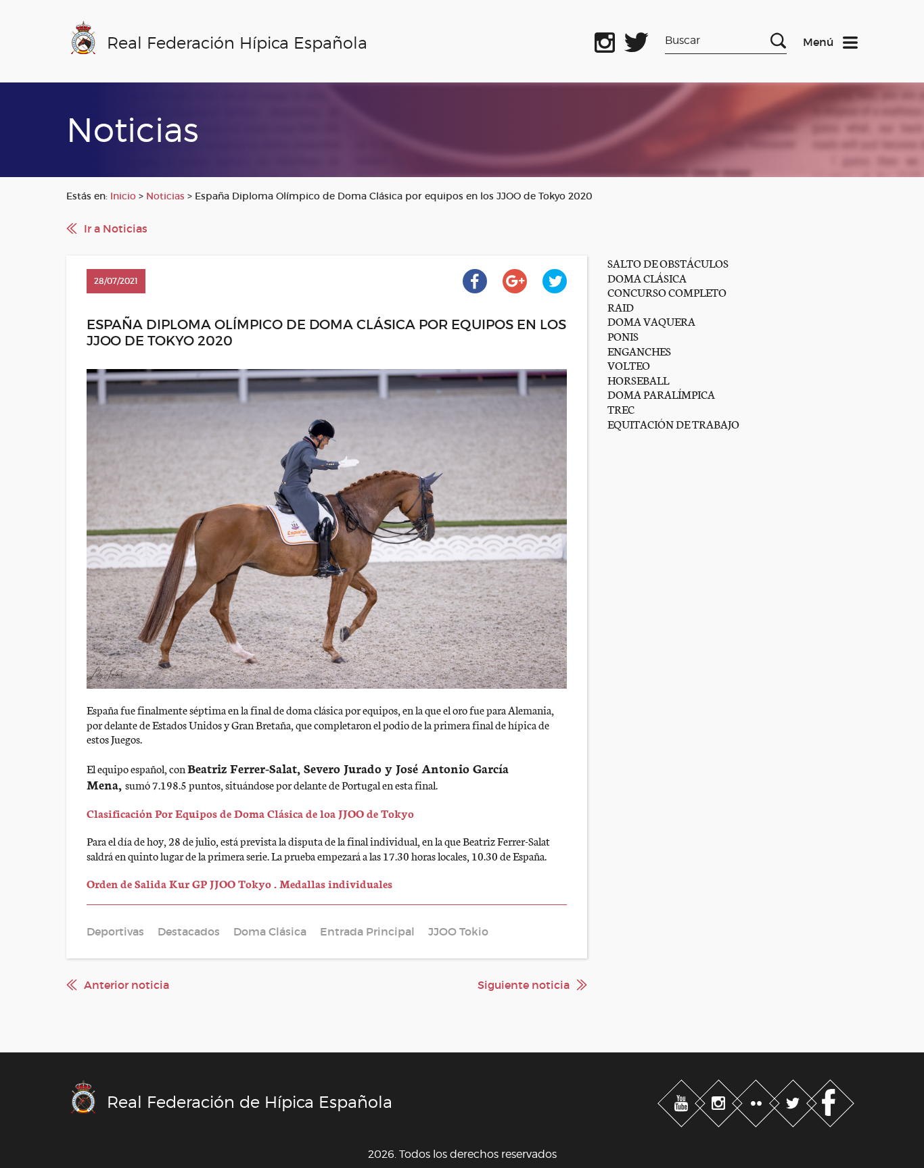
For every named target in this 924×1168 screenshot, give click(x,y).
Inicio (123, 196)
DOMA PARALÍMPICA (661, 394)
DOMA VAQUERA (651, 320)
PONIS (623, 335)
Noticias (165, 196)
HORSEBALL (638, 379)
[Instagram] (720, 1101)
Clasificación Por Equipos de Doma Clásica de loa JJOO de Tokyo (250, 813)
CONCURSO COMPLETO (666, 291)
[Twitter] (794, 1101)
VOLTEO (628, 364)
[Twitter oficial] (636, 40)
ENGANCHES (639, 350)
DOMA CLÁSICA (647, 277)
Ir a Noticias (115, 228)
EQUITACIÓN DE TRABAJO (673, 423)
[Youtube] (683, 1101)
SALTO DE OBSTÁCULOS (668, 262)
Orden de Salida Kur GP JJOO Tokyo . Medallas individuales (239, 883)
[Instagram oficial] (605, 40)
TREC (620, 408)
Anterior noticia (126, 984)
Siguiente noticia (524, 984)
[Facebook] (830, 1101)
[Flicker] (757, 1101)
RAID (620, 306)
